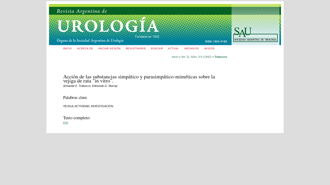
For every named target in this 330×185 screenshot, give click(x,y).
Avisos (209, 48)
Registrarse (136, 48)
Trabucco (220, 56)
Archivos (191, 48)
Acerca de (85, 48)
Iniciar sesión (109, 48)
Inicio (67, 48)
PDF (65, 122)
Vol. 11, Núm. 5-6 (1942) (196, 56)
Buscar (157, 48)
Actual (173, 48)
